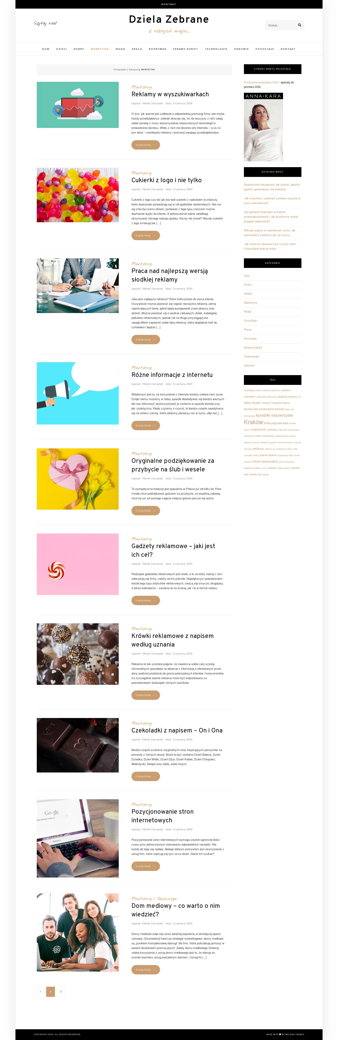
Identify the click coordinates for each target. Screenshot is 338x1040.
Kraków (253, 421)
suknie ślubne (268, 455)
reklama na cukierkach (275, 448)
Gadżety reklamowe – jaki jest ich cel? (173, 551)
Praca (137, 49)
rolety (289, 448)
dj (299, 396)
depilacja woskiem (288, 396)
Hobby (79, 49)
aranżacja (249, 390)
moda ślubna (293, 429)
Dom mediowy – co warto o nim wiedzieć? (175, 910)
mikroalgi (282, 429)
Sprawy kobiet (185, 49)
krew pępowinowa (276, 423)
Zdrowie (241, 49)
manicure (258, 429)
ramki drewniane (285, 442)
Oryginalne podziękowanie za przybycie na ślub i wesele (172, 465)
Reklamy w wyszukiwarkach (170, 95)
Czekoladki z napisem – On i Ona (177, 731)
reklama (258, 448)
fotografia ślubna (280, 403)
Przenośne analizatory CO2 (261, 82)
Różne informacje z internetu (172, 375)
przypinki (272, 442)
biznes (258, 390)
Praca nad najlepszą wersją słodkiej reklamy (169, 276)
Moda (120, 49)
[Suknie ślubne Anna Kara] (263, 124)
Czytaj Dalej (146, 145)
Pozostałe (265, 49)
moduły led (249, 435)
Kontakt (169, 4)
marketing (271, 429)
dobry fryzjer (252, 402)
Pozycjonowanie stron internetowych (162, 816)
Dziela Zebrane (169, 20)
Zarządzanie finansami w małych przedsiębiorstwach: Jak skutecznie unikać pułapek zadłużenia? (271, 217)
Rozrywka (158, 49)
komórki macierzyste (274, 415)
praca (264, 442)
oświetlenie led (282, 435)
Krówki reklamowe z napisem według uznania (172, 640)
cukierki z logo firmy (271, 390)
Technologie (216, 49)
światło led (255, 474)
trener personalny (265, 461)
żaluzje (265, 474)
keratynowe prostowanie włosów (264, 409)
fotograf (266, 403)
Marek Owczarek (152, 103)
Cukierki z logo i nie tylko (166, 181)
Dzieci (61, 49)
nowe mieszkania (264, 436)
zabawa (272, 468)
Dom (46, 49)
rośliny (256, 455)
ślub (246, 474)
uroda (264, 467)
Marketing (100, 49)
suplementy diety (285, 455)
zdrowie (295, 468)
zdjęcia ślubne (283, 467)
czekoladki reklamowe (266, 396)
